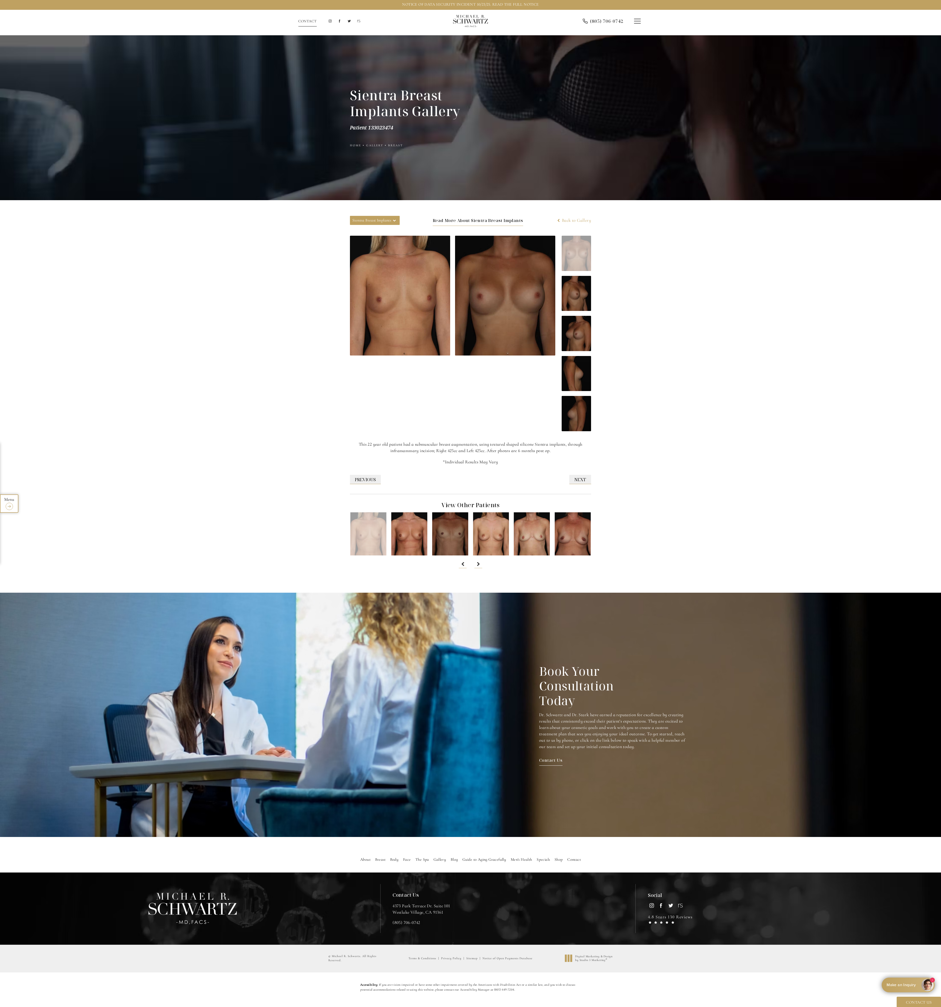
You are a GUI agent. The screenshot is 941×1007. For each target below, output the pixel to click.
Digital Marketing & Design (594, 958)
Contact (307, 21)
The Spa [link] (422, 859)
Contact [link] (574, 859)
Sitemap (472, 958)
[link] (606, 21)
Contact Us (550, 760)
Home (355, 145)
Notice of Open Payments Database (507, 958)
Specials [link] (543, 859)
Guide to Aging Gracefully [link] (484, 859)
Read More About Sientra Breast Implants (478, 220)
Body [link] (394, 859)
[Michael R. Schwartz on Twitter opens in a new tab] (349, 21)
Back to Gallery (576, 220)
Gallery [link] (439, 859)
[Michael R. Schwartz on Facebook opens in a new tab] (339, 21)
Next (580, 479)
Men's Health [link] (521, 859)
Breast (395, 145)
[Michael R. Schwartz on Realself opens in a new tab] (358, 21)
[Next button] (478, 564)
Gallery (374, 145)
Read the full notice (515, 4)
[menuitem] (330, 21)
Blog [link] (454, 859)
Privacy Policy (451, 958)
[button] (637, 21)
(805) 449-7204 (504, 990)
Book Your (576, 686)
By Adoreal (908, 985)
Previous (365, 479)
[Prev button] (463, 564)
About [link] (365, 859)
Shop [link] (559, 859)
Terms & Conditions (422, 958)
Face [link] (407, 859)
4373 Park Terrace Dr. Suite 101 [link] (421, 909)
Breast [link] (380, 859)
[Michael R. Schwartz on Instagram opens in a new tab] (330, 21)
